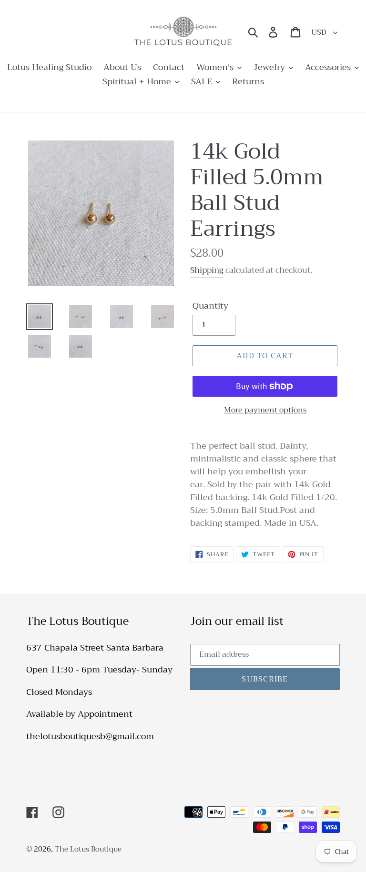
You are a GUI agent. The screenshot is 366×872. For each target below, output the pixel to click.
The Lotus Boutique (88, 849)
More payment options (265, 410)
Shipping (207, 270)
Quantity (210, 306)
